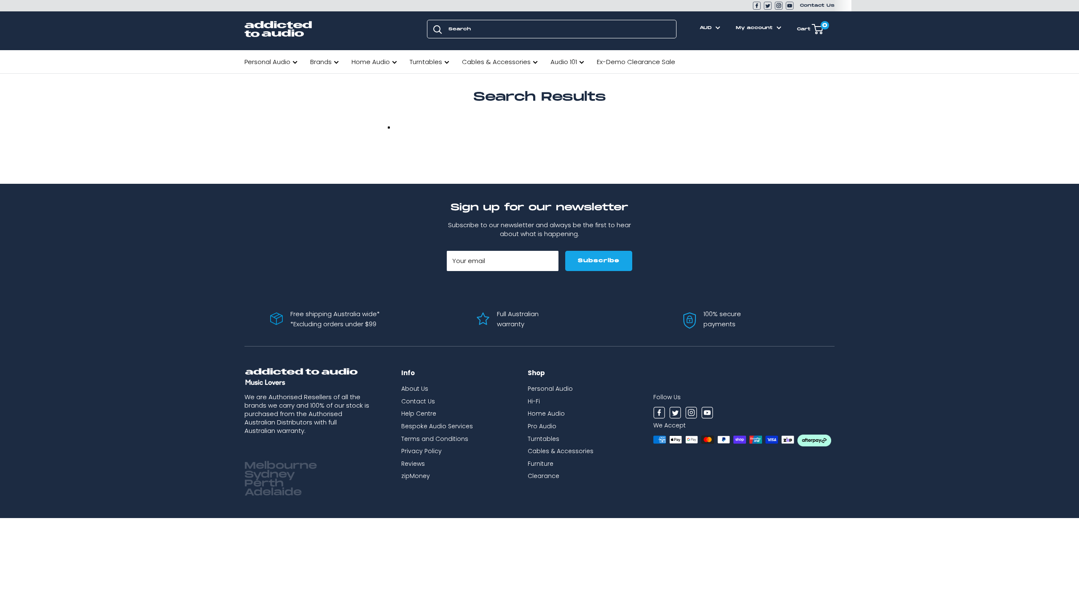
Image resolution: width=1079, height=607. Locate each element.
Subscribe (599, 261)
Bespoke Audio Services (437, 426)
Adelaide (273, 492)
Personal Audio (267, 61)
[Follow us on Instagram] (779, 6)
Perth (264, 483)
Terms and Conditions (434, 439)
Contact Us (817, 5)
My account (755, 27)
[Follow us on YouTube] (790, 6)
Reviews (413, 463)
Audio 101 (563, 61)
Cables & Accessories (496, 61)
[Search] (437, 29)
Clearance (543, 476)
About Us (414, 388)
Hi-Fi (534, 401)
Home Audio (371, 61)
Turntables (426, 61)
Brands (321, 61)
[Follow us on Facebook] (757, 6)
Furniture (540, 463)
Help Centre (418, 413)
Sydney (269, 475)
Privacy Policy (421, 451)
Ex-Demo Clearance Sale (636, 61)
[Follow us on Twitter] (768, 6)
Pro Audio (542, 426)
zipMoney (415, 476)
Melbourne (280, 466)
